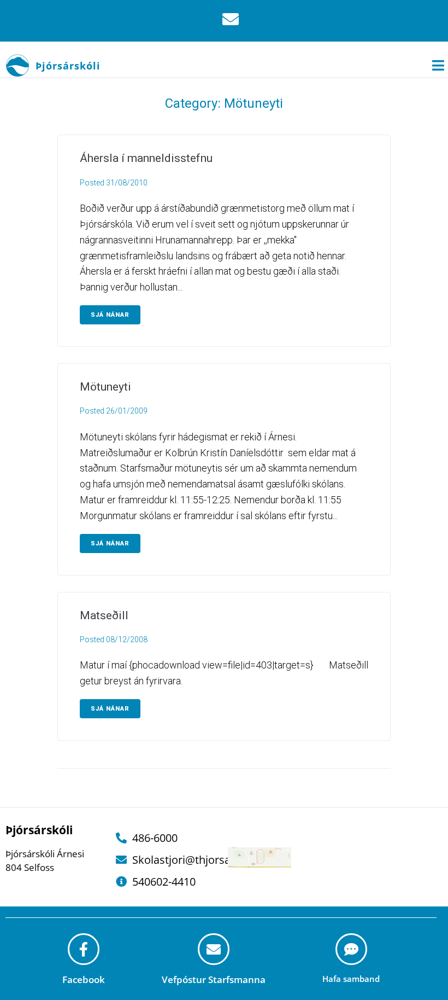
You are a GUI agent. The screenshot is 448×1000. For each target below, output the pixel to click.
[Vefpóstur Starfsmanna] (213, 949)
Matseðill (104, 615)
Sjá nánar (110, 314)
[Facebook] (83, 949)
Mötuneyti (105, 386)
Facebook (83, 979)
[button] (438, 65)
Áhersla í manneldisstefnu (146, 158)
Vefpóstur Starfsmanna (214, 979)
